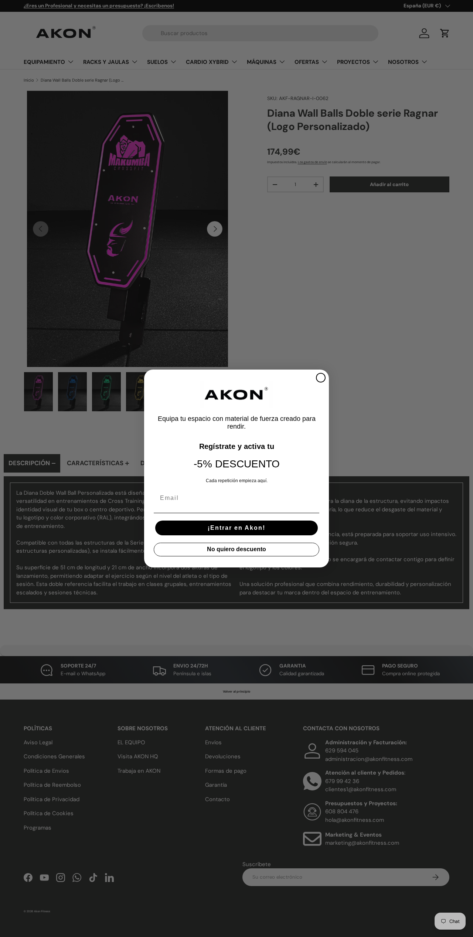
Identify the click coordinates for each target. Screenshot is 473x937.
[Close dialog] (320, 377)
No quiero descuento (236, 549)
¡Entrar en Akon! (236, 528)
